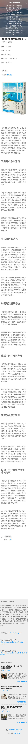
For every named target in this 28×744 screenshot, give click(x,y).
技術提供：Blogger (15, 730)
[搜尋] (26, 3)
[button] (26, 39)
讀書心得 (8, 537)
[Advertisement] (14, 587)
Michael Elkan (17, 733)
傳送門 (9, 75)
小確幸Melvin (14, 3)
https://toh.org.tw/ (15, 633)
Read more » (22, 682)
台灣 (11, 540)
